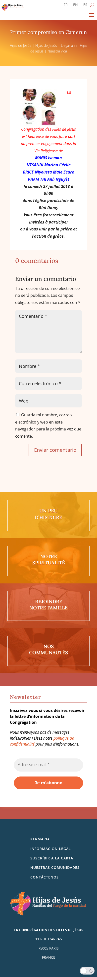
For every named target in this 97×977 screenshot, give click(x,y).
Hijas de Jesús (20, 45)
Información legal (50, 848)
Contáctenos (44, 877)
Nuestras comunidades (55, 867)
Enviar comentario (55, 450)
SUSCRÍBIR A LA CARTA (51, 858)
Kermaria (40, 839)
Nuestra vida (57, 51)
